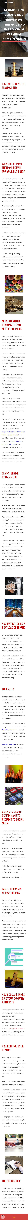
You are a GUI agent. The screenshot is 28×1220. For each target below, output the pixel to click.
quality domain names (17, 1028)
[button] (3, 1217)
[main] (14, 28)
